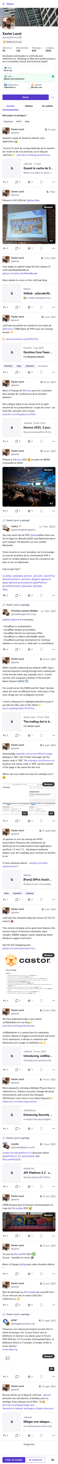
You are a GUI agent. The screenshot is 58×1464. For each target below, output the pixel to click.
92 (3, 50)
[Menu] (53, 97)
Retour (10, 3)
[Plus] (54, 182)
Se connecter (35, 1459)
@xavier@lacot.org (10, 37)
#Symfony (8, 121)
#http (27, 121)
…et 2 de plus (42, 366)
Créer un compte (13, 1459)
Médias (29, 106)
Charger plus (29, 1444)
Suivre (25, 97)
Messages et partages (14, 115)
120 (18, 50)
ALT (51, 241)
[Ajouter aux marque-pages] (41, 182)
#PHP (18, 121)
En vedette (47, 106)
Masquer (48, 207)
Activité (10, 106)
